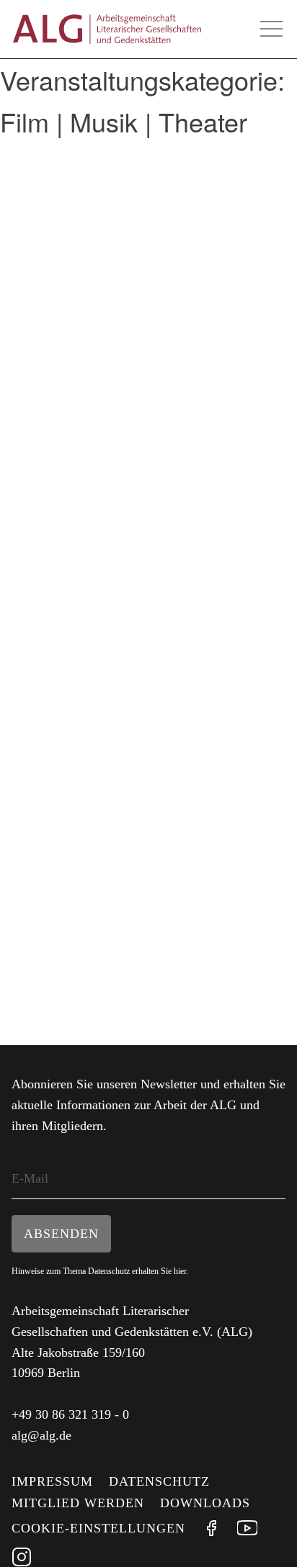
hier (180, 1271)
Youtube (247, 1528)
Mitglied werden (78, 1502)
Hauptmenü (271, 28)
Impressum (52, 1481)
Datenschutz (159, 1481)
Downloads (205, 1502)
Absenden (61, 1234)
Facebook (211, 1528)
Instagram (22, 1557)
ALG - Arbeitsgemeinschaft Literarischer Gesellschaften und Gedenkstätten (107, 29)
